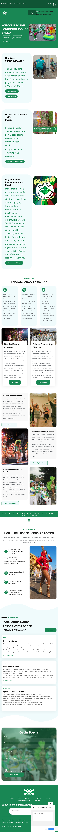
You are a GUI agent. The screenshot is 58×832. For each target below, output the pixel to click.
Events (44, 11)
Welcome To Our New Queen (15, 161)
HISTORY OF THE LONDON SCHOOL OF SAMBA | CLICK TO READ (29, 514)
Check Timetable (8, 655)
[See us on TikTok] (54, 3)
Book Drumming (11, 96)
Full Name (7, 737)
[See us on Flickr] (56, 5)
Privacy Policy (25, 771)
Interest (6, 749)
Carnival (51, 11)
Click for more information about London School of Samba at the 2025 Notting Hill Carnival (15, 561)
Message (6, 755)
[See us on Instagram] (56, 3)
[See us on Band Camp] (54, 5)
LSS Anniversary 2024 (41, 14)
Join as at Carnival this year (14, 263)
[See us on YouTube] (51, 3)
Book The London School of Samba (29, 533)
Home (37, 11)
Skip (46, 829)
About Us (49, 14)
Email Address (8, 743)
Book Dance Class (12, 91)
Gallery (47, 11)
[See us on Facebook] (49, 3)
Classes (40, 11)
